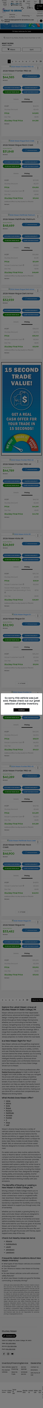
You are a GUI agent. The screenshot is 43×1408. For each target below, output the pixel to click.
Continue (21, 710)
